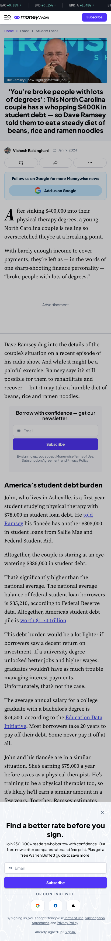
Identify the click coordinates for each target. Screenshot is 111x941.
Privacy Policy (67, 923)
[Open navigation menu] (7, 17)
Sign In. (70, 932)
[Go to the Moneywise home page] (33, 17)
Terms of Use (74, 918)
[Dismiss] (102, 812)
